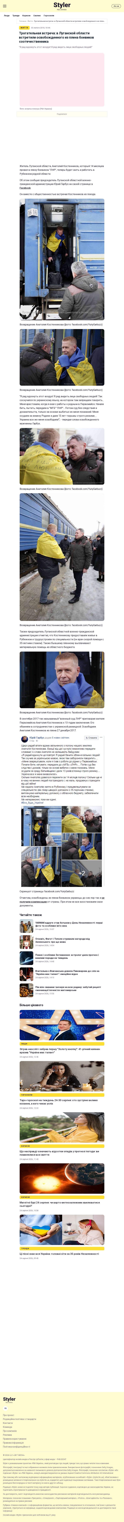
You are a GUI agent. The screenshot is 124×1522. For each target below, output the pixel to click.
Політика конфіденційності (16, 1447)
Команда (7, 1427)
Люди (6, 15)
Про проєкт (8, 1415)
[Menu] (4, 6)
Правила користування (14, 1439)
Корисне (26, 15)
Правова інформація (13, 1443)
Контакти (8, 1423)
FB (6, 1408)
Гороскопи (49, 15)
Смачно (37, 15)
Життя (30, 21)
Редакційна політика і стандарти (19, 1419)
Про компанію (10, 1431)
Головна (22, 21)
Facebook (25, 188)
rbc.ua (116, 6)
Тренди (15, 15)
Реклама (7, 1435)
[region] (62, 140)
